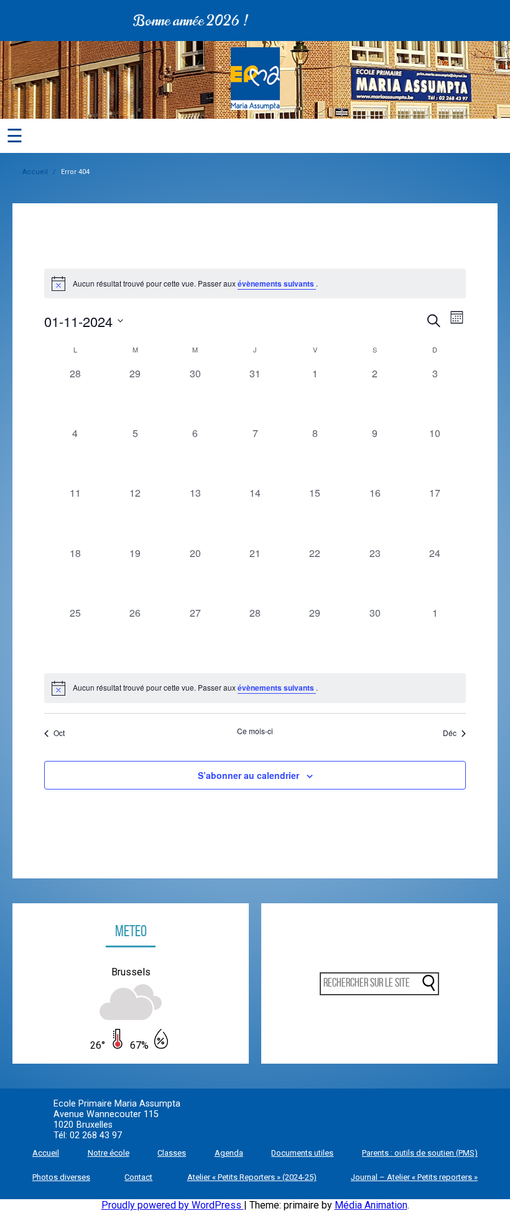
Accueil (35, 172)
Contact (138, 1177)
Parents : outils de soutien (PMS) (420, 1153)
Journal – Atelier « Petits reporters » (414, 1177)
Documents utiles (302, 1153)
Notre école (108, 1153)
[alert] (255, 688)
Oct (59, 732)
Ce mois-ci (255, 731)
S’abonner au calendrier (248, 775)
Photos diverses (61, 1177)
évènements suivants (277, 283)
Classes (171, 1153)
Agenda (229, 1153)
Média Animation (371, 1205)
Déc (450, 732)
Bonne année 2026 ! (176, 20)
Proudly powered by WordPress (172, 1205)
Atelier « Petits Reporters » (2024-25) (252, 1177)
